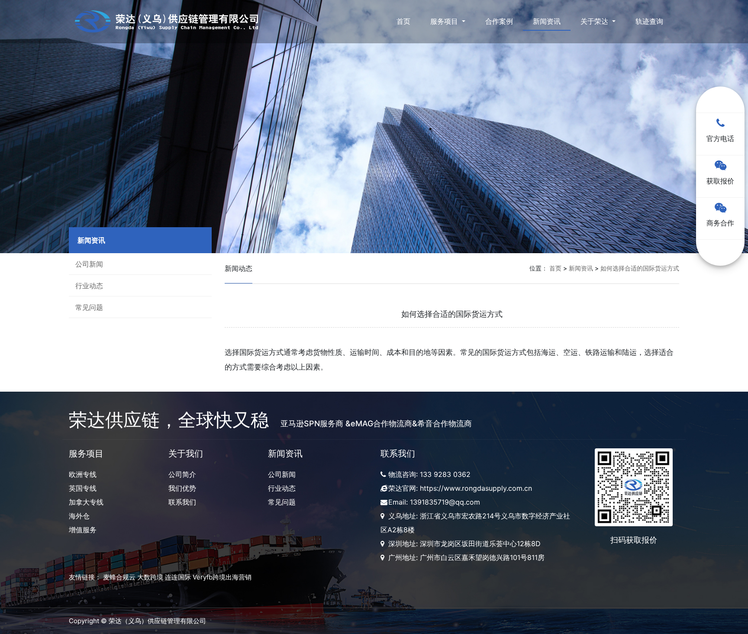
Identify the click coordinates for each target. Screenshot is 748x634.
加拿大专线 (86, 502)
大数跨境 (150, 577)
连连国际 (178, 577)
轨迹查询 (649, 21)
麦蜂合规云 (119, 577)
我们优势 (182, 488)
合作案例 (499, 21)
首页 (403, 21)
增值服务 (83, 529)
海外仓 (79, 516)
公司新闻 (89, 264)
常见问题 (89, 307)
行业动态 (89, 285)
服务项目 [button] (445, 21)
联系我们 (182, 502)
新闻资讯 (547, 21)
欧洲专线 (83, 474)
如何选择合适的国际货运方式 (639, 268)
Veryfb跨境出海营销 (222, 577)
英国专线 (83, 488)
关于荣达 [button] (595, 21)
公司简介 (182, 474)
